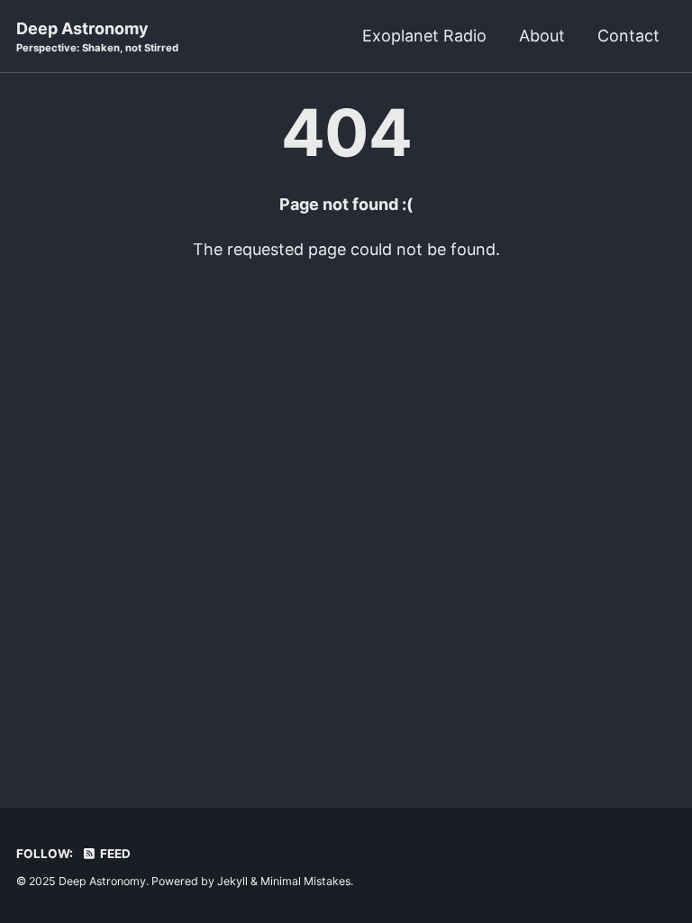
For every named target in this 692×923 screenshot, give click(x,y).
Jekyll (232, 881)
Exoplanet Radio (424, 35)
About (542, 35)
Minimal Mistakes (305, 881)
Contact (628, 35)
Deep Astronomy (97, 36)
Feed (114, 853)
